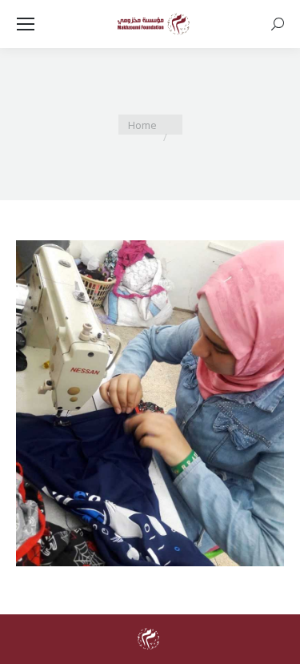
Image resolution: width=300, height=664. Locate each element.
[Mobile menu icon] (25, 24)
